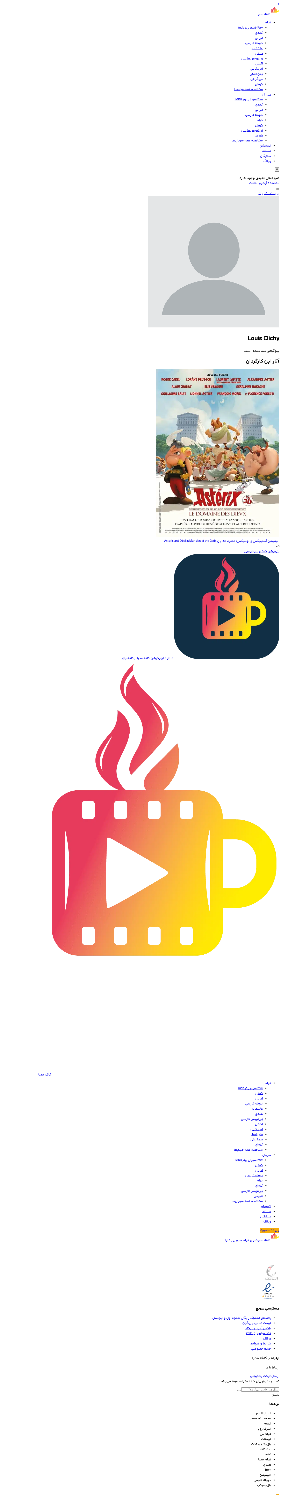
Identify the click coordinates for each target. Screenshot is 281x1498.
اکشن (259, 63)
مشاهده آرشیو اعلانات (264, 183)
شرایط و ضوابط (260, 1343)
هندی (259, 53)
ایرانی (259, 38)
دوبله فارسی (254, 43)
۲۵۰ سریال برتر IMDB (249, 99)
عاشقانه (257, 48)
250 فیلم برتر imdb (250, 27)
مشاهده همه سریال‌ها (247, 140)
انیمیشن (265, 145)
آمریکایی (256, 68)
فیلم (268, 22)
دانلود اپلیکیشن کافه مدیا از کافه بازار (147, 658)
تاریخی (258, 135)
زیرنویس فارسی (252, 58)
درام (260, 120)
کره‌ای (259, 84)
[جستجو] (277, 189)
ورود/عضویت (269, 1230)
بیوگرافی (256, 79)
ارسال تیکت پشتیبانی (264, 1376)
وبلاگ (267, 161)
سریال (266, 94)
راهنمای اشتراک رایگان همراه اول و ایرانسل (241, 1318)
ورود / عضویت (269, 193)
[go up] (277, 1494)
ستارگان (265, 156)
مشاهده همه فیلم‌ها (248, 89)
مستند (266, 151)
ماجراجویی (251, 551)
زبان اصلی (256, 74)
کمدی (259, 33)
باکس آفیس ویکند (258, 1328)
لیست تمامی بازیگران (256, 1323)
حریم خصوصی (261, 1348)
